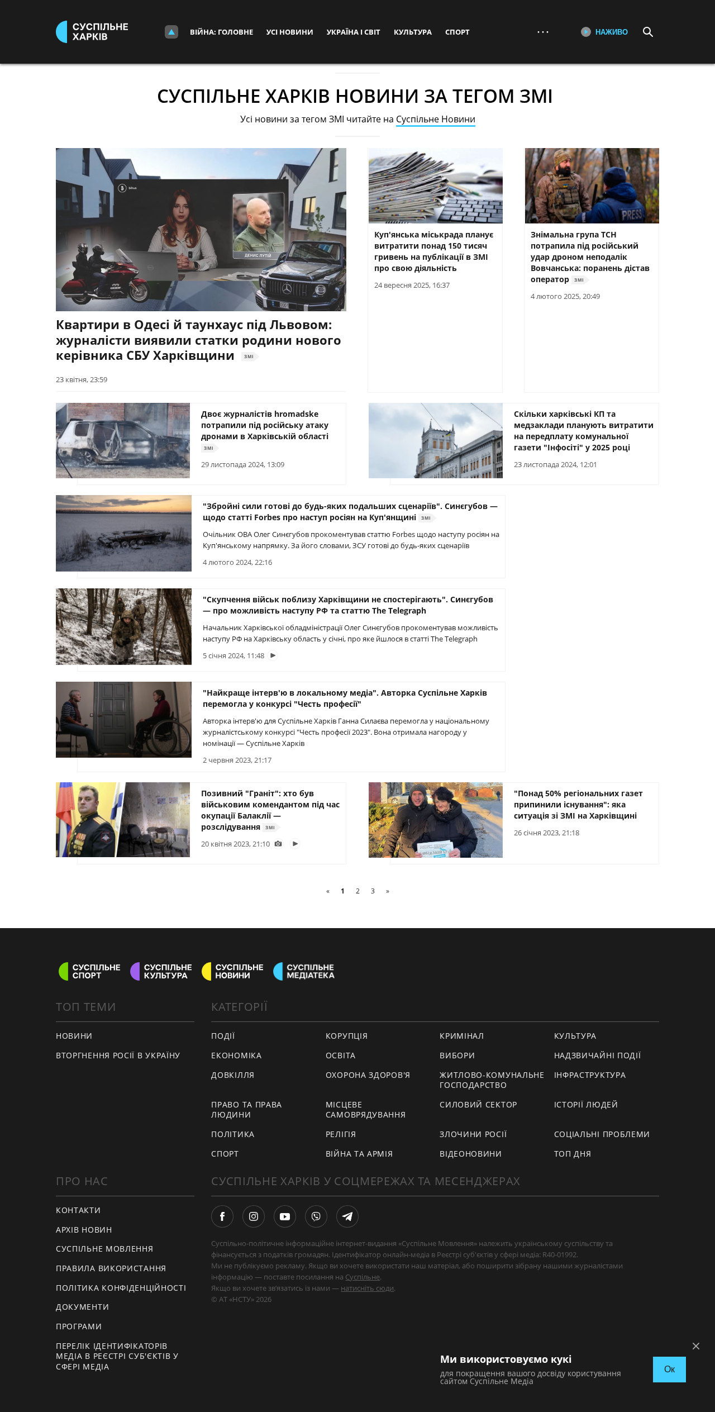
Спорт (457, 32)
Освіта (341, 1055)
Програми (79, 1326)
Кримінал (462, 1035)
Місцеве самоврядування (366, 1109)
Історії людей (586, 1104)
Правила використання (111, 1268)
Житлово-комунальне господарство (492, 1080)
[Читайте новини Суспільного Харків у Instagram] (253, 1216)
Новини (74, 1035)
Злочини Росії (473, 1134)
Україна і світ (353, 32)
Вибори (457, 1055)
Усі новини (289, 32)
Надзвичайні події (597, 1055)
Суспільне (362, 1277)
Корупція (347, 1035)
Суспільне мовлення (105, 1248)
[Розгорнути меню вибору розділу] (171, 32)
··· (543, 31)
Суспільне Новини (435, 119)
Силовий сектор (478, 1104)
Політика (233, 1134)
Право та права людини (246, 1109)
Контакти (78, 1210)
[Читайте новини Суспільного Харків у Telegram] (347, 1216)
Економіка (236, 1055)
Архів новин (84, 1229)
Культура (413, 32)
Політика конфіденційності (121, 1287)
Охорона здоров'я (368, 1074)
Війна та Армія (359, 1153)
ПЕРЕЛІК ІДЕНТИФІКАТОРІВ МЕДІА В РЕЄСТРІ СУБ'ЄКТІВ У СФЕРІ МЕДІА (117, 1356)
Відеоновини (471, 1153)
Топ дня (573, 1153)
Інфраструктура (590, 1074)
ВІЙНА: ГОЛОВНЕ (221, 32)
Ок (669, 1369)
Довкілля (233, 1074)
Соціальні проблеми (602, 1134)
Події (223, 1035)
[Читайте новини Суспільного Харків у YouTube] (285, 1216)
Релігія (341, 1134)
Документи (82, 1306)
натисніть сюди (367, 1288)
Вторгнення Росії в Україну (118, 1055)
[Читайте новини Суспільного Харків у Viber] (316, 1216)
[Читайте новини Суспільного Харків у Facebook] (222, 1216)
